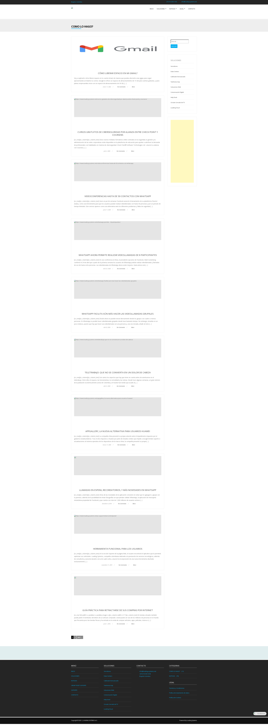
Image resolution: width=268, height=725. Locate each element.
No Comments (121, 87)
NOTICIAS (172, 9)
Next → (80, 637)
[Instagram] (138, 653)
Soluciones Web (176, 87)
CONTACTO (191, 9)
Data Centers (175, 71)
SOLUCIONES (161, 9)
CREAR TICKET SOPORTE (78, 685)
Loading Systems (192, 720)
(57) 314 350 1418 (171, 2)
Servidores (174, 66)
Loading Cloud (175, 108)
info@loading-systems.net (189, 2)
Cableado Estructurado (178, 77)
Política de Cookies (175, 698)
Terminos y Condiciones (176, 688)
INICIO (152, 9)
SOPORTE (74, 690)
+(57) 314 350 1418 (145, 674)
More (133, 87)
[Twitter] (134, 653)
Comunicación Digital (177, 92)
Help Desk (174, 97)
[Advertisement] (182, 151)
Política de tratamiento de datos (179, 693)
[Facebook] (129, 653)
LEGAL (182, 9)
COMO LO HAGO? (174, 671)
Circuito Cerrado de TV (178, 102)
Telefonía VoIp (175, 82)
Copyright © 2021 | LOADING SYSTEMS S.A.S (84, 720)
